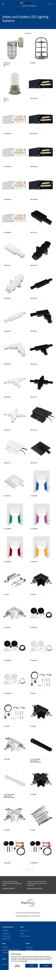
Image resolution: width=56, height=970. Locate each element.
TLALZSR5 (6, 726)
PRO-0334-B (33, 298)
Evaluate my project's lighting (34, 888)
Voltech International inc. (23, 916)
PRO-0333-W (7, 298)
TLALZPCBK (33, 627)
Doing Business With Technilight (10, 950)
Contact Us (5, 947)
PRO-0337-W (7, 430)
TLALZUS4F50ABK (35, 759)
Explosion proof (6, 938)
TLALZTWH (7, 759)
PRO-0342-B (33, 463)
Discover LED (23, 930)
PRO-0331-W (7, 265)
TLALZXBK (33, 794)
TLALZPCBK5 (7, 660)
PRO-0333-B (33, 265)
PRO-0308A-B (34, 199)
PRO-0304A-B (34, 133)
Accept (31, 965)
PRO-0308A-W (7, 232)
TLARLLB (32, 830)
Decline (46, 965)
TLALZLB (6, 594)
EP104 (5, 98)
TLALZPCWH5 (7, 693)
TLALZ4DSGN (7, 528)
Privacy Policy (23, 961)
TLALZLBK (33, 594)
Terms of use (29, 947)
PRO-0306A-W (7, 199)
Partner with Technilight (8, 888)
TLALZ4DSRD (7, 561)
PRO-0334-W (7, 331)
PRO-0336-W (7, 397)
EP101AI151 (7, 63)
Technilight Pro (6, 933)
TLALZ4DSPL (33, 528)
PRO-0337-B (33, 397)
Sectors (22, 933)
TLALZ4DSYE (33, 561)
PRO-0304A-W (7, 166)
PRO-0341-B (33, 430)
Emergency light (6, 936)
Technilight (5, 930)
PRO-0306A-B (34, 166)
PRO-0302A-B (34, 98)
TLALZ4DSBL (33, 496)
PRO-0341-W (7, 463)
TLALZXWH (7, 830)
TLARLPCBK (7, 863)
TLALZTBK (33, 726)
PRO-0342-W (7, 496)
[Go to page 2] (32, 869)
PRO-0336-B (33, 364)
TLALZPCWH (33, 660)
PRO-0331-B (33, 232)
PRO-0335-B (33, 331)
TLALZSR (32, 693)
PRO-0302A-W (7, 133)
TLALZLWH (7, 627)
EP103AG (32, 63)
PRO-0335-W (7, 364)
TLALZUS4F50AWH (9, 794)
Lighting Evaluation (25, 936)
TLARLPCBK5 (33, 863)
